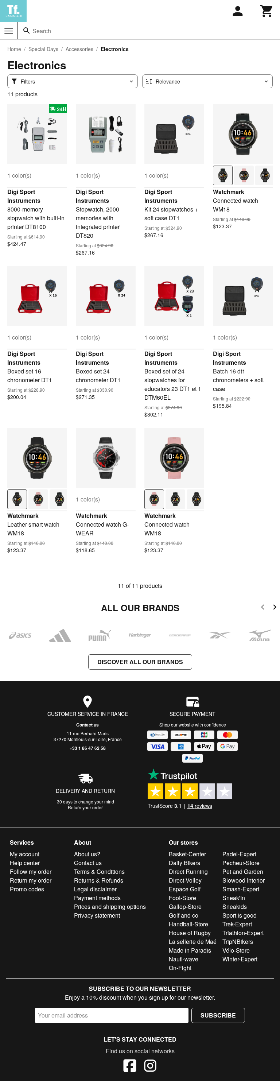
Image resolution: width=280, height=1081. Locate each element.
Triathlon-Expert (243, 933)
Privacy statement (97, 915)
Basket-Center (187, 854)
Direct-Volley (185, 880)
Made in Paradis (190, 950)
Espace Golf (185, 889)
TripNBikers (237, 941)
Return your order (85, 807)
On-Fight (180, 968)
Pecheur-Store (241, 863)
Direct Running (188, 871)
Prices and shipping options (110, 906)
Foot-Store (182, 898)
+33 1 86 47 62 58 (88, 748)
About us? (87, 854)
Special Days (43, 49)
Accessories (79, 49)
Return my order (30, 880)
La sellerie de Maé (193, 941)
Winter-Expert (239, 959)
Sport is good (239, 915)
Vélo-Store (236, 950)
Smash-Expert (240, 889)
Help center (25, 863)
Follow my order (30, 871)
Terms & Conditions (99, 871)
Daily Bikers (184, 863)
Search (41, 31)
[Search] (26, 30)
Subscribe (218, 1015)
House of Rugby (190, 933)
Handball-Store (188, 924)
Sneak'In (233, 898)
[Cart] (267, 11)
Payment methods (97, 898)
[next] (274, 608)
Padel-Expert (239, 854)
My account (24, 854)
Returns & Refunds (98, 880)
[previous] (262, 608)
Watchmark (228, 191)
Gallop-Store (185, 906)
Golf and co (183, 915)
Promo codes (27, 889)
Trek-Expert (237, 924)
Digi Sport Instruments (23, 196)
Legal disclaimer (95, 889)
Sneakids (234, 906)
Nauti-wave (183, 959)
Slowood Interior (243, 880)
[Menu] (9, 31)
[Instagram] (150, 1066)
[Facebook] (129, 1066)
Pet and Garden (242, 871)
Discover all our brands (140, 662)
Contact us (87, 725)
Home (14, 49)
